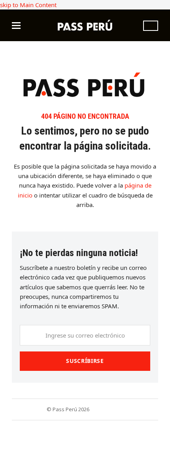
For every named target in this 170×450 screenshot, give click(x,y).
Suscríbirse (85, 361)
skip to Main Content (28, 5)
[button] (16, 25)
